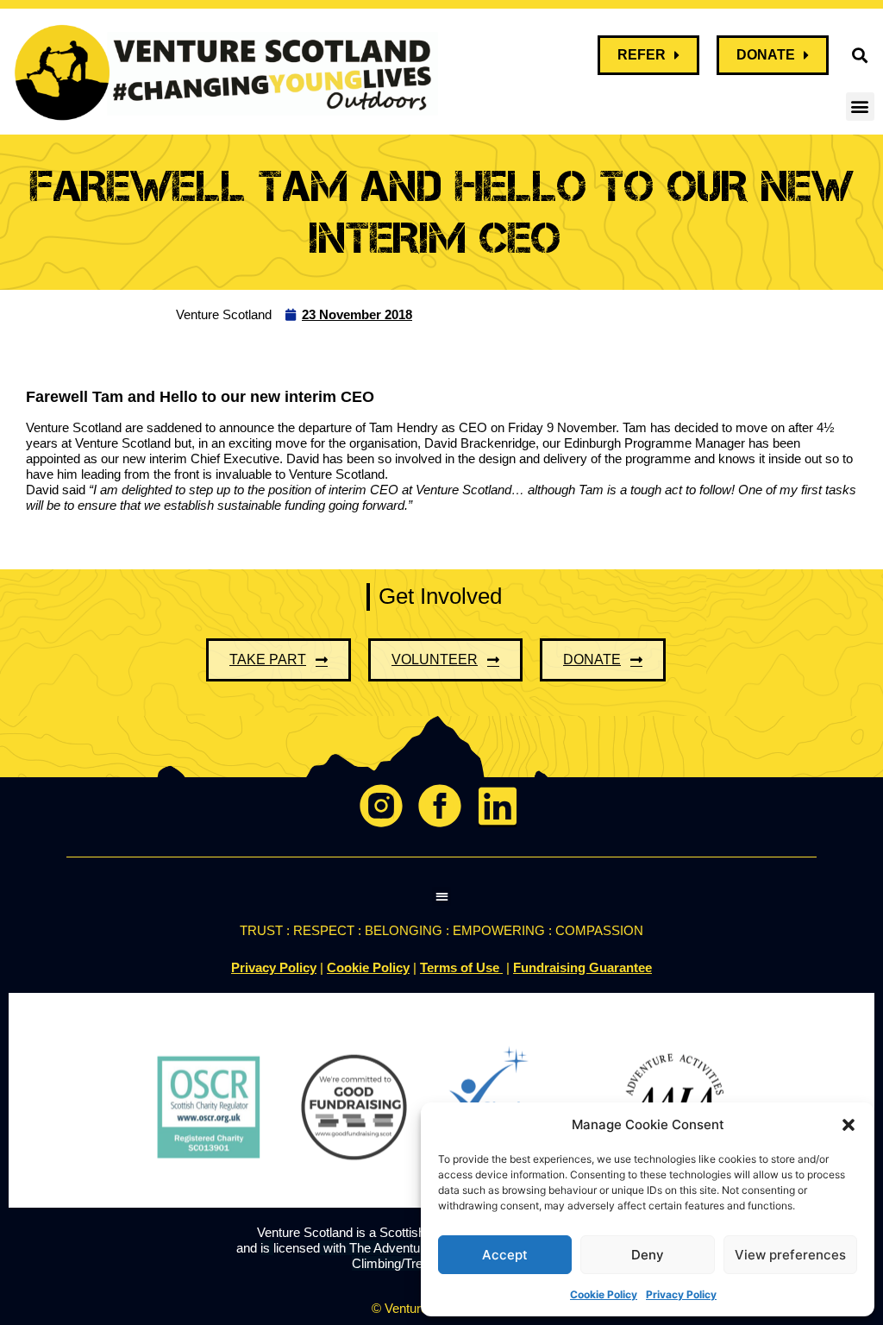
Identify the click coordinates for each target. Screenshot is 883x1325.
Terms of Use (461, 967)
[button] (848, 1124)
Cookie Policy (603, 1294)
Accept (505, 1255)
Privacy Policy (681, 1294)
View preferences (790, 1255)
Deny (647, 1255)
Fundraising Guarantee (582, 967)
